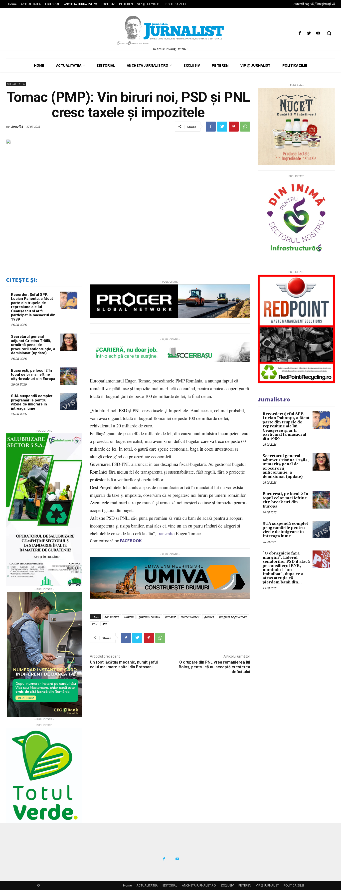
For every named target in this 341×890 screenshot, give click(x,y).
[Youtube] (318, 33)
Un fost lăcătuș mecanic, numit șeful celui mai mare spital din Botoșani (124, 664)
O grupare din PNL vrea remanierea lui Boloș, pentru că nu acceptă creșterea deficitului (214, 667)
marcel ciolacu (189, 617)
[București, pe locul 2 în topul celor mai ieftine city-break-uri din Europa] (68, 376)
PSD (94, 624)
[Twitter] (309, 33)
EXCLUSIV (227, 885)
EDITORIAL (170, 885)
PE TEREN (244, 885)
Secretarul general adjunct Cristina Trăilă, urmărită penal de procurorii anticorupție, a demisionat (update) (33, 344)
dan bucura (111, 617)
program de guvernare (233, 617)
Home (127, 885)
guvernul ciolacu (149, 617)
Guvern (129, 617)
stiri (104, 624)
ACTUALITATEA (16, 84)
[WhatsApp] (245, 127)
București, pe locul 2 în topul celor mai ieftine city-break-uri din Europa (33, 374)
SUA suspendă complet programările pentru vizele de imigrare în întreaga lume (31, 402)
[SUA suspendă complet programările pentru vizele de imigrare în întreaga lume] (68, 401)
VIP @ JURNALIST (267, 885)
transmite (166, 533)
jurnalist (170, 617)
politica (209, 617)
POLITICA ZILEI (294, 885)
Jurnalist (16, 126)
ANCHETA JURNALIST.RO (199, 885)
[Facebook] (299, 33)
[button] (329, 33)
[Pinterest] (234, 127)
